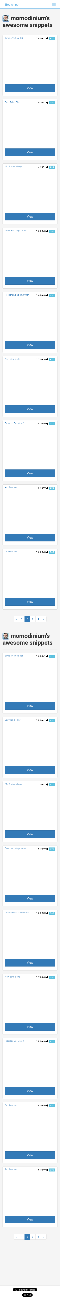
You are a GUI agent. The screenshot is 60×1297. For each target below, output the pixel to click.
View (30, 88)
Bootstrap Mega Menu (15, 230)
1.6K (39, 38)
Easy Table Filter (12, 102)
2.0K (39, 102)
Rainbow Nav (11, 487)
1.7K (39, 166)
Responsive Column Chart (17, 295)
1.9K (39, 487)
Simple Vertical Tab (14, 38)
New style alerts (12, 359)
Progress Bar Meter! (14, 423)
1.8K (39, 423)
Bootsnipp (11, 4)
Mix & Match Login (13, 166)
